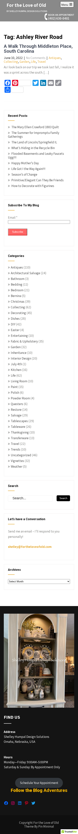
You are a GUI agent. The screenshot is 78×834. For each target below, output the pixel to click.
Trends (15, 449)
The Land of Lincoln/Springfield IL (34, 142)
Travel (41, 62)
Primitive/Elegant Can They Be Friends (37, 180)
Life (33, 62)
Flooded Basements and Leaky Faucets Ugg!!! (36, 155)
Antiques (55, 58)
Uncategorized (21, 455)
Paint (14, 387)
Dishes (15, 318)
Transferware (20, 438)
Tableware (18, 427)
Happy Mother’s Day (25, 163)
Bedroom (17, 290)
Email (12, 217)
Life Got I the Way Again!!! (28, 169)
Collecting (11, 62)
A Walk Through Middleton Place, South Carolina (38, 49)
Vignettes (17, 461)
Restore (16, 410)
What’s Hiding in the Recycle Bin (33, 148)
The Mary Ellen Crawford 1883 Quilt (35, 127)
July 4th (16, 364)
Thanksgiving (20, 432)
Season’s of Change (24, 174)
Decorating (18, 313)
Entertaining (19, 336)
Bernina (16, 296)
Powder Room (20, 398)
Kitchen (16, 370)
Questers (17, 404)
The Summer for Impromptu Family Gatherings (33, 135)
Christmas (17, 301)
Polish (15, 392)
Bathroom (17, 279)
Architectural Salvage (25, 273)
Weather (16, 466)
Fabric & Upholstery (24, 341)
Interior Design (21, 358)
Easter (15, 330)
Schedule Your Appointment (39, 783)
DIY (13, 324)
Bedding (16, 284)
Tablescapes (19, 421)
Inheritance (19, 353)
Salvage (16, 415)
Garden (24, 62)
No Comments (35, 58)
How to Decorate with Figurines (32, 186)
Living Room (19, 381)
